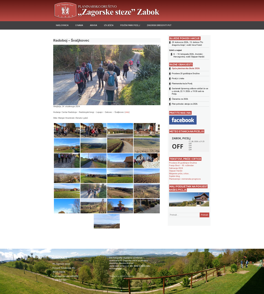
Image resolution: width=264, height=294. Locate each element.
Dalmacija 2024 (176, 168)
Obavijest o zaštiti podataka (121, 276)
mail (127, 266)
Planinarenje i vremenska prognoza (185, 179)
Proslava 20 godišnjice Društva (186, 73)
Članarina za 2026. (180, 99)
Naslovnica (62, 25)
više (127, 112)
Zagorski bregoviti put (159, 25)
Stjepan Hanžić (175, 171)
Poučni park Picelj (130, 25)
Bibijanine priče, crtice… (179, 173)
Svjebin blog (174, 176)
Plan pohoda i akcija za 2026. (185, 104)
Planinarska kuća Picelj (182, 83)
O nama (79, 25)
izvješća (108, 25)
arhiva (93, 25)
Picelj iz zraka (178, 78)
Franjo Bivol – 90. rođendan (181, 165)
